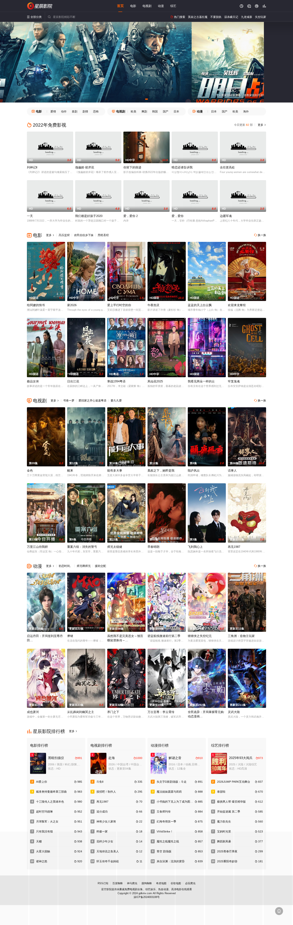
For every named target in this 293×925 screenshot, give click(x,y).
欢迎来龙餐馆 (237, 305)
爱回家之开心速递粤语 (92, 400)
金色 (30, 470)
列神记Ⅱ (32, 167)
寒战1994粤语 (116, 381)
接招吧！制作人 (106, 791)
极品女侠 (33, 381)
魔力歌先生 (224, 821)
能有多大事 (114, 470)
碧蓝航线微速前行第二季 (163, 636)
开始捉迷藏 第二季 (228, 811)
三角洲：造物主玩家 (241, 636)
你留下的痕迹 (132, 167)
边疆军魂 (226, 216)
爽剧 (144, 111)
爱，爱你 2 (130, 216)
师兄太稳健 (114, 546)
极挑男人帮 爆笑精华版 (231, 801)
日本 (176, 111)
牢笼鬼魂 (234, 381)
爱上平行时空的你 (119, 305)
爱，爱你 (178, 216)
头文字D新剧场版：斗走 (172, 781)
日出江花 (73, 381)
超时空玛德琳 (44, 811)
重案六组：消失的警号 (82, 546)
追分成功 (102, 811)
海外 (246, 111)
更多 (261, 124)
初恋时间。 (66, 566)
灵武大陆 (234, 712)
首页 (120, 6)
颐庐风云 (194, 470)
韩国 (155, 111)
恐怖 (96, 111)
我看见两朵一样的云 (201, 381)
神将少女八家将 (106, 821)
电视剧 (147, 6)
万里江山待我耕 (37, 546)
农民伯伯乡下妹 (83, 235)
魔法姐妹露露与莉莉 (169, 791)
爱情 (53, 111)
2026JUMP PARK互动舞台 (233, 781)
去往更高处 (227, 167)
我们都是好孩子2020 (88, 216)
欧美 (133, 111)
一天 (30, 216)
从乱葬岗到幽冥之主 (80, 712)
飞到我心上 (195, 546)
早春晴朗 (153, 546)
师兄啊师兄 (84, 566)
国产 (165, 111)
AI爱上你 (41, 781)
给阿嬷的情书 (36, 305)
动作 (64, 111)
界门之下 (113, 712)
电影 (133, 6)
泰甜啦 (221, 791)
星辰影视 (40, 6)
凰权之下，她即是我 (160, 470)
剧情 (85, 111)
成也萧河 (33, 712)
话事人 (232, 470)
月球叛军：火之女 (47, 821)
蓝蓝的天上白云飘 (200, 305)
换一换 (260, 235)
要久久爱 (116, 400)
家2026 (72, 305)
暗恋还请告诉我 (182, 167)
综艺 (173, 6)
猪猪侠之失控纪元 (200, 636)
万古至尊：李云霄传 (160, 712)
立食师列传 (164, 811)
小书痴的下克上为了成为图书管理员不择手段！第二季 (190, 801)
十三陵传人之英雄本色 (50, 801)
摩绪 (70, 636)
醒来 (70, 470)
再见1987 (234, 546)
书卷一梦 (68, 400)
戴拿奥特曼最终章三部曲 (51, 791)
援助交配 (100, 566)
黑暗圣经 (103, 235)
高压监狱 (64, 235)
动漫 (161, 6)
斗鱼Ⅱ (99, 781)
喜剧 (74, 111)
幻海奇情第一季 (166, 821)
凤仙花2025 (155, 381)
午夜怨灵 (153, 305)
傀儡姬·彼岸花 (84, 167)
